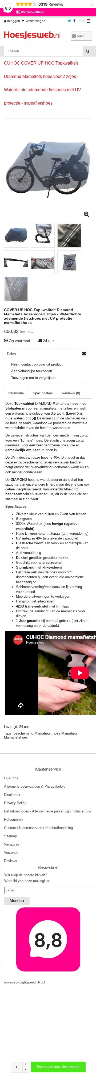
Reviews (10, 861)
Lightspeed (27, 982)
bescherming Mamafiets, (33, 733)
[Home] (32, 35)
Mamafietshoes (16, 737)
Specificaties (43, 393)
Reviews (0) (71, 393)
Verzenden (12, 853)
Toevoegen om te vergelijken (33, 378)
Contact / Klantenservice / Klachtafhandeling (38, 828)
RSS (41, 982)
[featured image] (48, 939)
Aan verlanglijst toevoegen (31, 371)
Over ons (11, 778)
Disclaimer (12, 795)
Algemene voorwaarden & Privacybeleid (34, 786)
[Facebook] (74, 21)
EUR (81, 21)
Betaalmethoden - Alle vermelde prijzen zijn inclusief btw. (48, 811)
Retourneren (13, 820)
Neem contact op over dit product (37, 364)
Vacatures (11, 844)
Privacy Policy (15, 803)
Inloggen (13, 21)
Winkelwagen (35, 21)
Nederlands (88, 21)
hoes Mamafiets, (66, 733)
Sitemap (10, 836)
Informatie (16, 393)
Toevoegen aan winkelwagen (58, 1067)
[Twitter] (69, 21)
